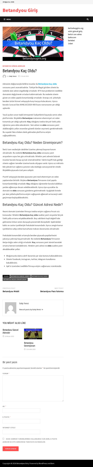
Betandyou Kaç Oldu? (40, 276)
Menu (8, 19)
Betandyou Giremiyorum (29, 344)
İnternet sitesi (9, 428)
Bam (52, 463)
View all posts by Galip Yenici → (31, 309)
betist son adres (75, 34)
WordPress (43, 463)
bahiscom (72, 37)
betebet (71, 40)
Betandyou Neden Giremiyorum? (15, 279)
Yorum (6, 373)
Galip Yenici (13, 76)
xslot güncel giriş (75, 31)
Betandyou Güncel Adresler (14, 66)
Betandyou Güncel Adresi (20, 276)
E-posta (7, 417)
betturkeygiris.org (75, 28)
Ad (4, 406)
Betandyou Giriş (20, 10)
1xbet (70, 43)
